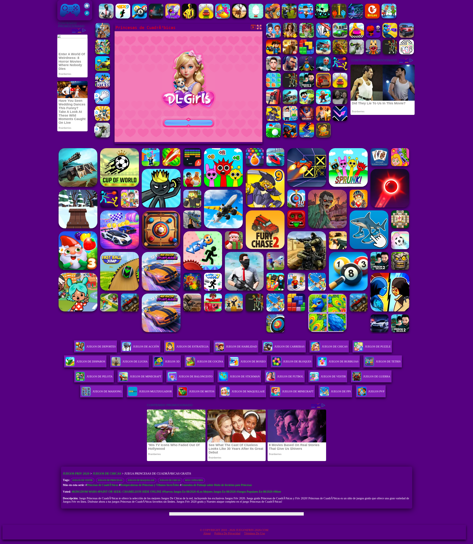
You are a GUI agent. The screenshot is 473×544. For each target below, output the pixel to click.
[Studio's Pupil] (389, 17)
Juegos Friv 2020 (76, 473)
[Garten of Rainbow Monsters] (172, 17)
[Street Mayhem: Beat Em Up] (290, 69)
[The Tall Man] (290, 86)
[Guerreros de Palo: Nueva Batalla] (290, 136)
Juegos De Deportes (101, 346)
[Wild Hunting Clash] (239, 17)
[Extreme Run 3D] (306, 69)
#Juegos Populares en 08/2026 (254, 491)
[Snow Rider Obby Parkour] (323, 103)
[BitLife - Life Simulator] (372, 17)
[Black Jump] (322, 17)
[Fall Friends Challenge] (305, 17)
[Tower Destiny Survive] (406, 53)
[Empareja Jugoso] (222, 17)
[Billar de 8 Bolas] (139, 17)
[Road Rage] (389, 53)
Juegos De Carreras (289, 346)
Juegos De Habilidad (241, 346)
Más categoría (194, 480)
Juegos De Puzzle (378, 346)
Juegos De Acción (146, 346)
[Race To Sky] (356, 36)
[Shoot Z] (389, 36)
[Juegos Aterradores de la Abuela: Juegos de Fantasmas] (156, 17)
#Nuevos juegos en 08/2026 (179, 491)
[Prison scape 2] (306, 86)
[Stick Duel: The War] (340, 69)
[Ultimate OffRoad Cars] (406, 36)
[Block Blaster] (306, 53)
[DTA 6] (102, 86)
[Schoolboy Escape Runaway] (273, 69)
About (207, 533)
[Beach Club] (290, 119)
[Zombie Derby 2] (290, 103)
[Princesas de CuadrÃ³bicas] (306, 36)
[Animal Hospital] (373, 53)
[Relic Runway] (323, 136)
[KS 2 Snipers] (102, 136)
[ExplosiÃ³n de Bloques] (273, 86)
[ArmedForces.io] (189, 17)
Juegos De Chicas (335, 346)
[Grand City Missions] (340, 36)
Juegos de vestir (82, 480)
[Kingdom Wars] (102, 119)
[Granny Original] (340, 103)
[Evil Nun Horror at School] (323, 69)
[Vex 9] (122, 17)
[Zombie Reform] (289, 17)
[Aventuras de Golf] (273, 136)
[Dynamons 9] (273, 119)
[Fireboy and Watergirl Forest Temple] (339, 17)
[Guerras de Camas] (102, 36)
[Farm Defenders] (340, 53)
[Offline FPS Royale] (106, 17)
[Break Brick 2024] (306, 136)
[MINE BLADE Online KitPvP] (102, 53)
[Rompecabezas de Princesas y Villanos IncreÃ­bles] (290, 36)
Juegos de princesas (110, 480)
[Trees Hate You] (306, 103)
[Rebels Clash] (323, 119)
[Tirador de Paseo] (102, 69)
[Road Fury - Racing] (323, 53)
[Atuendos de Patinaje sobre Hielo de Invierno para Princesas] (273, 36)
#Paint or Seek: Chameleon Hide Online (129, 491)
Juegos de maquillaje (141, 480)
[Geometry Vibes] (340, 119)
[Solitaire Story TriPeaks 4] (323, 36)
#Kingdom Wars (84, 491)
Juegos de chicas (170, 480)
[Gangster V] (290, 53)
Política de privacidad (227, 533)
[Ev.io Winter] (272, 17)
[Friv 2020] (87, 7)
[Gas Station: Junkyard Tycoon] (273, 103)
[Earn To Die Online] (323, 86)
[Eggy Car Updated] (256, 17)
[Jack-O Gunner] (373, 36)
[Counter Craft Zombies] (273, 53)
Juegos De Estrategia (192, 346)
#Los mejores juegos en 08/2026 (216, 491)
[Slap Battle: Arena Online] (102, 103)
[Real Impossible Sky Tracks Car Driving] (206, 17)
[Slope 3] (355, 17)
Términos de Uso (254, 533)
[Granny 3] (306, 119)
